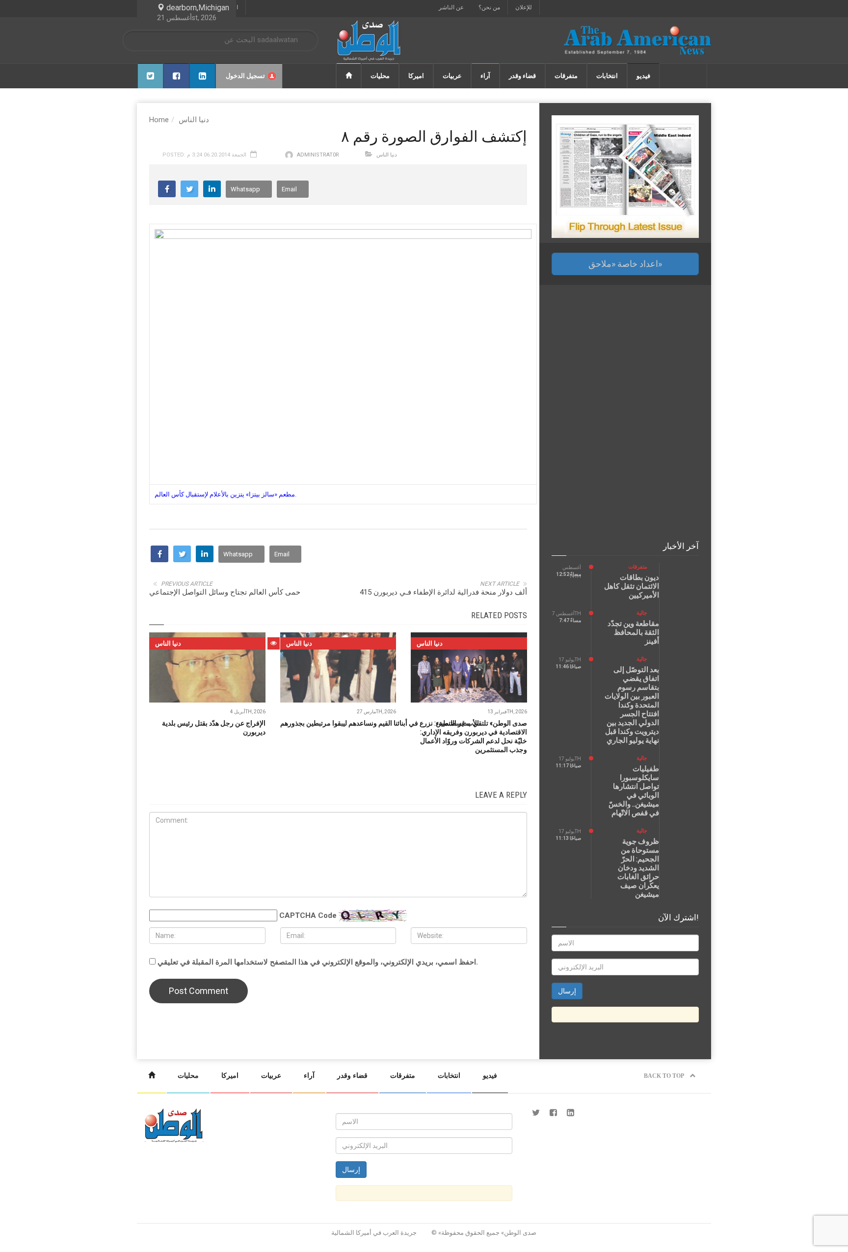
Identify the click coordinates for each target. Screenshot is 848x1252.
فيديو (643, 75)
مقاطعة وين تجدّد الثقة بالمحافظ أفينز (633, 632)
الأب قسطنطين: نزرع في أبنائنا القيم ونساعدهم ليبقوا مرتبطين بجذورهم (379, 723)
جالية (641, 613)
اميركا (416, 75)
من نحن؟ (489, 7)
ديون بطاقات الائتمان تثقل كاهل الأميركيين (631, 586)
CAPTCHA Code (308, 915)
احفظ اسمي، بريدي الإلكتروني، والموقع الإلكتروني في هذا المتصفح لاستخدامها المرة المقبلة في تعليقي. (318, 962)
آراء (485, 75)
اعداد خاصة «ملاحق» (625, 264)
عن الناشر (451, 7)
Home (159, 119)
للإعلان (523, 7)
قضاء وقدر (522, 75)
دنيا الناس (194, 119)
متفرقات (566, 75)
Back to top (664, 1075)
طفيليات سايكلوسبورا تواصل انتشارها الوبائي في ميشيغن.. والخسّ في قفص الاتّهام (634, 790)
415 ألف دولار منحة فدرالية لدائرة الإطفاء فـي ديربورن (443, 592)
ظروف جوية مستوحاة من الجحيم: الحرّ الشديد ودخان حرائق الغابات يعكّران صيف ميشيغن (638, 868)
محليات (380, 75)
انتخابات (607, 75)
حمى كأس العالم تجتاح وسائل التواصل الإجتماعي (224, 592)
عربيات (452, 75)
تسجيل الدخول (245, 75)
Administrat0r (318, 155)
